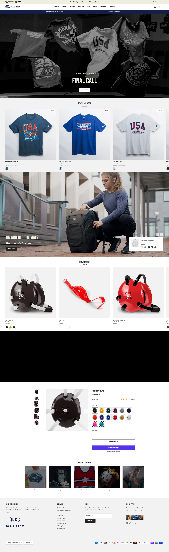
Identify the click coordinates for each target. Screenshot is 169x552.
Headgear (56, 7)
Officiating (112, 7)
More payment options (113, 451)
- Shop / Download (134, 508)
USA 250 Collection (84, 103)
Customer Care (61, 508)
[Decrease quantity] (94, 434)
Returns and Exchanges (64, 510)
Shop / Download (137, 511)
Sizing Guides (61, 528)
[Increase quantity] (104, 434)
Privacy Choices (61, 521)
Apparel (95, 7)
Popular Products (84, 262)
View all (84, 106)
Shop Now (84, 90)
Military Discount (62, 526)
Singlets (64, 7)
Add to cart (113, 442)
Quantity (94, 430)
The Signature (98, 390)
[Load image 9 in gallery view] (67, 410)
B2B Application (61, 523)
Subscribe (90, 521)
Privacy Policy (61, 518)
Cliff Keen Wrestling (14, 547)
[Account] (154, 7)
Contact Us (60, 515)
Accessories (103, 7)
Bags (88, 7)
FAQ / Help (155, 2)
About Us (59, 513)
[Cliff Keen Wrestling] (12, 6)
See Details (96, 2)
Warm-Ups (81, 7)
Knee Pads (72, 7)
